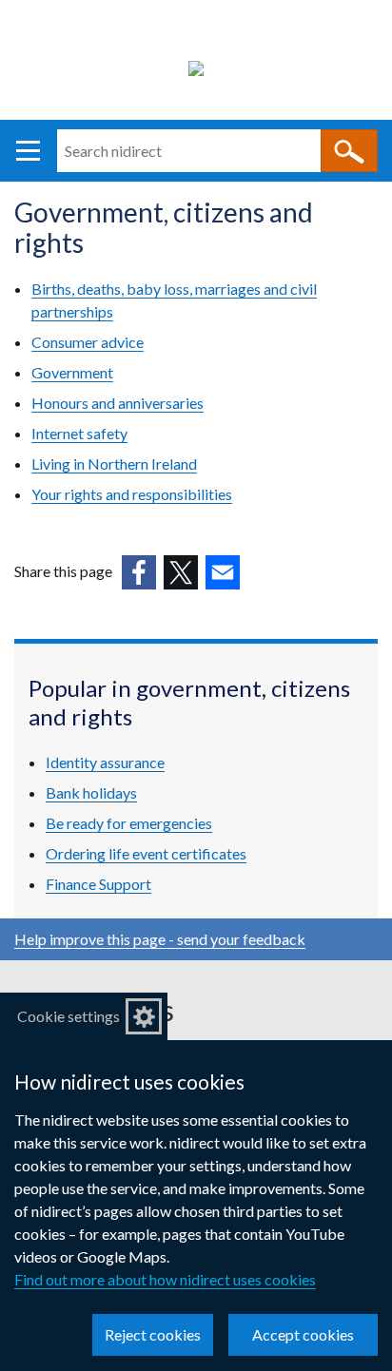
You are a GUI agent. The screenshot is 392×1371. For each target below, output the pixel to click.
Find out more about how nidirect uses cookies (165, 1279)
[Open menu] (28, 150)
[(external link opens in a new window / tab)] (139, 572)
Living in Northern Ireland (114, 463)
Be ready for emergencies (129, 823)
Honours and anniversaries (117, 403)
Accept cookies (303, 1334)
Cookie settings (68, 1016)
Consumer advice (87, 342)
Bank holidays (91, 792)
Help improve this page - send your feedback (159, 939)
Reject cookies (153, 1334)
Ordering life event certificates (146, 853)
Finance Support (98, 884)
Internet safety (79, 433)
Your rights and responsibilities (131, 494)
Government (72, 372)
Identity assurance (105, 762)
